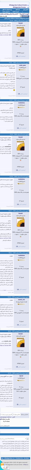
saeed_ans (21, 299)
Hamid (21, 23)
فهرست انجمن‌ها (24, 14)
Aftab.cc (25, 464)
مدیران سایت (6, 12)
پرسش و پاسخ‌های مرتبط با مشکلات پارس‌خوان (16, 18)
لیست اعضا (16, 12)
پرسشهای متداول (7, 9)
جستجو (18, 9)
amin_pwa (22, 65)
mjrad (21, 376)
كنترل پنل (25, 9)
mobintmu (21, 103)
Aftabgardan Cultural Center (18, 5)
